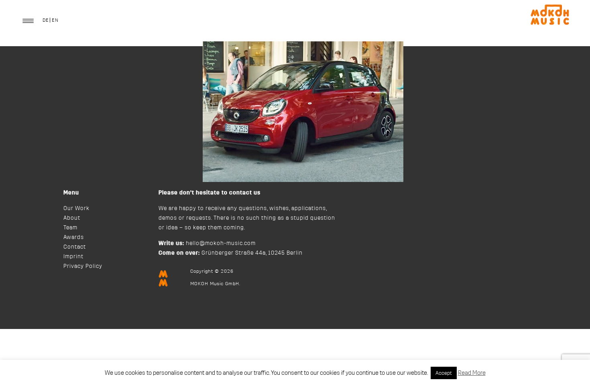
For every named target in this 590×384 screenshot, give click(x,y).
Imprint (73, 256)
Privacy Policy (82, 266)
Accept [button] (443, 373)
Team (70, 228)
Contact (74, 247)
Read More (472, 373)
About (71, 218)
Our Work (76, 208)
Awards (73, 237)
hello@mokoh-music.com (221, 243)
